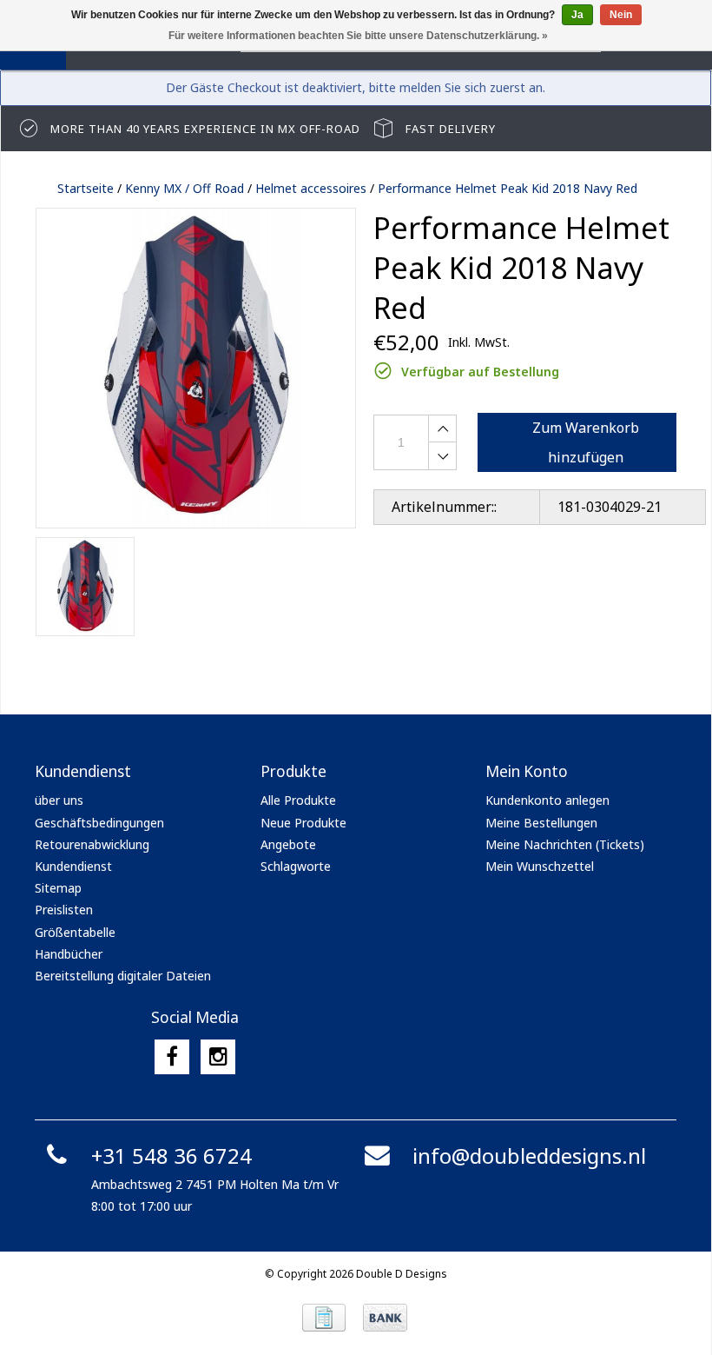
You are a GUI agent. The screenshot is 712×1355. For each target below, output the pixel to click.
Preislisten (64, 909)
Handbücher (68, 954)
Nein (621, 15)
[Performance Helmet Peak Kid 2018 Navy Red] (195, 368)
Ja (577, 15)
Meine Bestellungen (541, 822)
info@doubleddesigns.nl (529, 1155)
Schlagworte (295, 866)
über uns (59, 800)
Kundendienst (73, 866)
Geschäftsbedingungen (99, 822)
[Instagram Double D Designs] (218, 1056)
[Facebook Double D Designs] (172, 1056)
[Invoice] (324, 1318)
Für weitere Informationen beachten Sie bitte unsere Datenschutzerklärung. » (358, 36)
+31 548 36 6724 (171, 1155)
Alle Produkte (298, 800)
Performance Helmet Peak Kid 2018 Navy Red (507, 188)
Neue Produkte (303, 822)
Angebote (288, 844)
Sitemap (58, 888)
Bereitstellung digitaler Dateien (123, 975)
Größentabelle (75, 932)
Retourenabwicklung (92, 844)
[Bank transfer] (385, 1318)
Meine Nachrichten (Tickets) (564, 844)
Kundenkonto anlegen (547, 800)
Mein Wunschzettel (539, 866)
